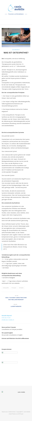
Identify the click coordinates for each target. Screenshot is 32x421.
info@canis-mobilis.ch (8, 320)
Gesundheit (16, 49)
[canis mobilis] (16, 8)
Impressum (5, 411)
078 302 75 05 (6, 317)
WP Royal (20, 414)
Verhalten (21, 288)
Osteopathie (6, 288)
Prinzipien (14, 288)
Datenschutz (12, 411)
